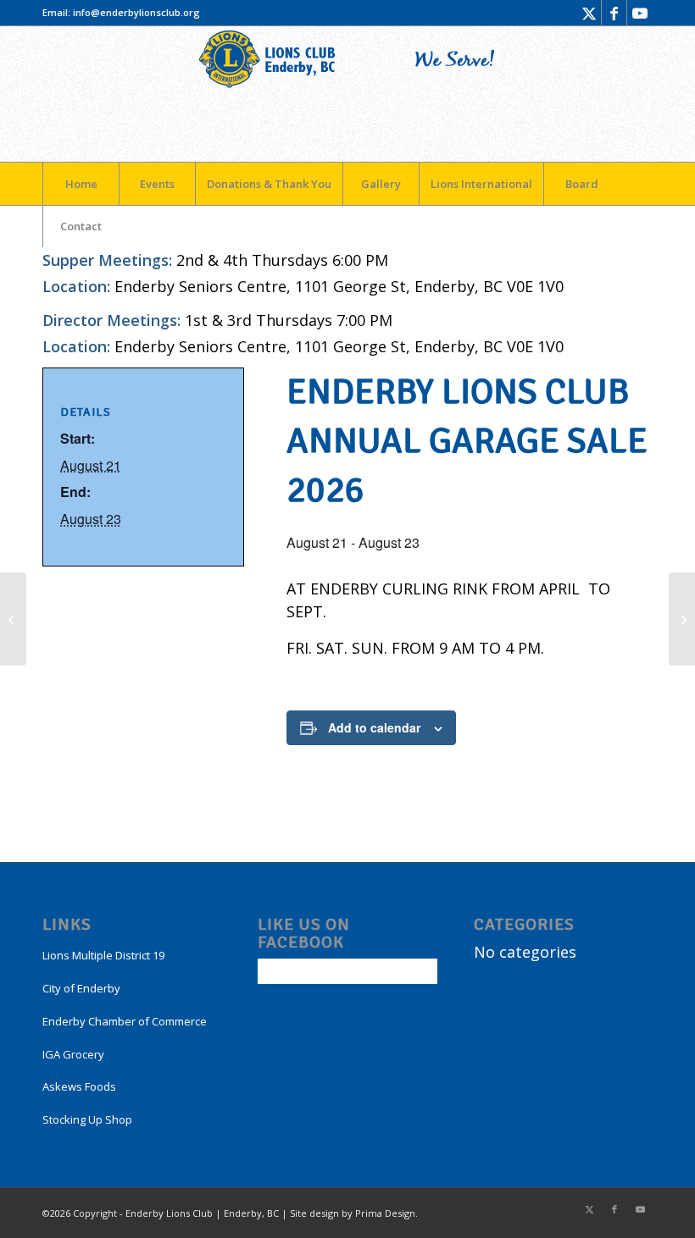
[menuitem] (80, 184)
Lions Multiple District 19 (103, 955)
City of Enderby (81, 988)
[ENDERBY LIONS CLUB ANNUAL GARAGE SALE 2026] (13, 619)
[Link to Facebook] (614, 12)
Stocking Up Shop (87, 1119)
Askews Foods (79, 1086)
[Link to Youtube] (640, 12)
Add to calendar (374, 727)
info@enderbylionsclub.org (136, 12)
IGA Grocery (73, 1054)
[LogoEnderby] (347, 94)
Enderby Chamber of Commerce (124, 1021)
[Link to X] (588, 12)
